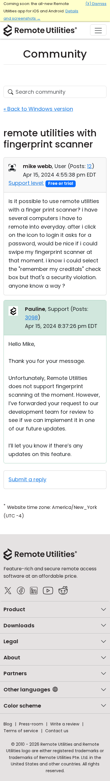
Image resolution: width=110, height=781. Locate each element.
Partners (15, 673)
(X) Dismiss (95, 3)
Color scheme (22, 705)
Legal (11, 641)
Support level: (26, 183)
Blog (8, 724)
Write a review (64, 724)
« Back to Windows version (38, 109)
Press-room (31, 724)
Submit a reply (27, 479)
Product (14, 609)
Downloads (19, 625)
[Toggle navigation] (98, 30)
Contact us (56, 731)
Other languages (27, 689)
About (12, 657)
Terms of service (21, 731)
